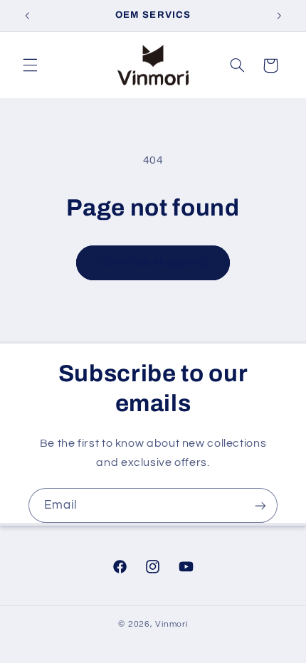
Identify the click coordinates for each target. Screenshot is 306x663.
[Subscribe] (260, 505)
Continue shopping (153, 262)
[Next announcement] (279, 15)
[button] (30, 65)
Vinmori (171, 624)
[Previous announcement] (27, 15)
